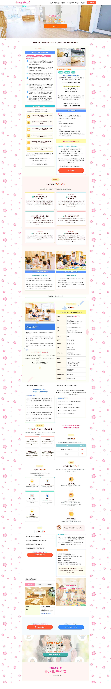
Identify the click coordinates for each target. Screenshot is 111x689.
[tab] (30, 584)
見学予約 (55, 26)
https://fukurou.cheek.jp (46, 613)
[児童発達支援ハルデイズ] (22, 2)
